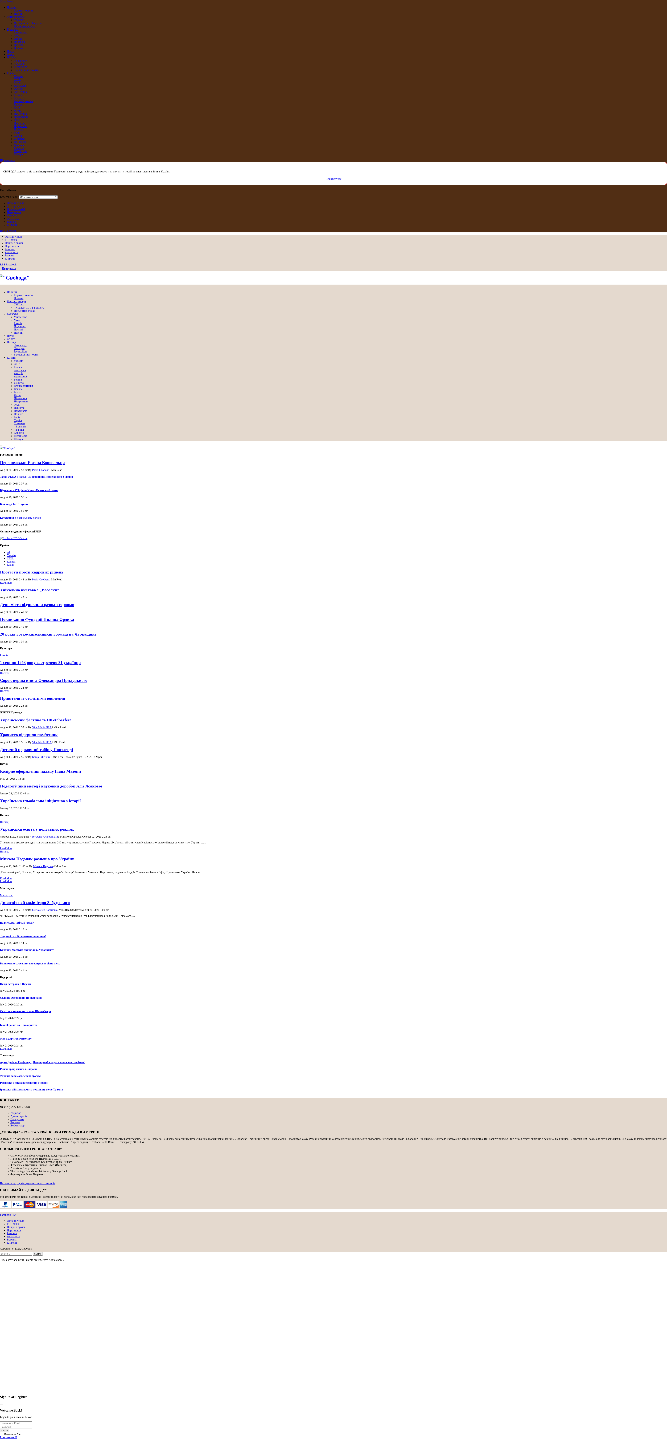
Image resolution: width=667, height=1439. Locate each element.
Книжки (12, 224)
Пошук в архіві (16, 209)
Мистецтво (20, 32)
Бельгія (18, 95)
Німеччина (20, 113)
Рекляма (12, 215)
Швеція (18, 154)
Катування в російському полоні (20, 517)
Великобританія (23, 101)
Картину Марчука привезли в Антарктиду (27, 949)
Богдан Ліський (41, 756)
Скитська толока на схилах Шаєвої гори (25, 1011)
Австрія (18, 88)
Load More (6, 881)
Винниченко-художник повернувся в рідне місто (30, 963)
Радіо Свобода (40, 469)
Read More (6, 582)
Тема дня (19, 63)
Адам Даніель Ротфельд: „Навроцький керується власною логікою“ (42, 1062)
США (17, 79)
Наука (10, 51)
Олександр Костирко (44, 909)
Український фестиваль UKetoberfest (35, 720)
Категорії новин (9, 196)
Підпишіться (7, 160)
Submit (37, 1253)
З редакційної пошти (26, 69)
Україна (18, 76)
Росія (17, 132)
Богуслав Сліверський (45, 836)
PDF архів (13, 206)
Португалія (20, 126)
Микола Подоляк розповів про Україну (37, 859)
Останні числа (15, 202)
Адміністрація (18, 1116)
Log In (4, 1430)
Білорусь (19, 98)
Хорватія (19, 148)
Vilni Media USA (42, 727)
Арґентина (20, 91)
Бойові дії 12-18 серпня (14, 504)
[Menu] (1, 287)
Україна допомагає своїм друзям (20, 1075)
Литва (17, 110)
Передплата (14, 212)
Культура (12, 29)
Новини (12, 7)
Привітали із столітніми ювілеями (32, 698)
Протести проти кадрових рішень (32, 572)
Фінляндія (20, 141)
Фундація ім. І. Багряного (29, 23)
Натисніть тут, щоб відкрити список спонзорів (27, 1183)
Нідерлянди (21, 116)
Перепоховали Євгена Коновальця (32, 462)
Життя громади (16, 16)
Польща (18, 129)
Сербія (18, 135)
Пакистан (19, 123)
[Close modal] (1, 1404)
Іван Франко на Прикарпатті (18, 1025)
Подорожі (20, 41)
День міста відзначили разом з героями (37, 604)
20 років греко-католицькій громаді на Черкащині (48, 634)
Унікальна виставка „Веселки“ (29, 590)
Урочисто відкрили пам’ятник (29, 735)
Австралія (20, 85)
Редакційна (20, 66)
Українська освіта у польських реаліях (37, 829)
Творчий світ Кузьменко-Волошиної (23, 936)
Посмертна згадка (24, 26)
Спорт (10, 54)
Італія (17, 107)
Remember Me (12, 1434)
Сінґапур (19, 138)
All (8, 552)
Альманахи (13, 218)
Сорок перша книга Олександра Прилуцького (43, 680)
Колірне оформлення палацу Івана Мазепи (40, 771)
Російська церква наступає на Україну (24, 1082)
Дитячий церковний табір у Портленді (36, 749)
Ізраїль (18, 104)
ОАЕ (17, 120)
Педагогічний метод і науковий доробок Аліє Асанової (51, 786)
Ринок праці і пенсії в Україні (18, 1069)
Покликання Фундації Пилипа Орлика (37, 619)
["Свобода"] (333, 277)
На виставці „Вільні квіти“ (17, 922)
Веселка (12, 221)
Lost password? (8, 1437)
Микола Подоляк (43, 866)
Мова (17, 35)
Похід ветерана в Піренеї (15, 984)
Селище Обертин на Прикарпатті (21, 997)
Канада (18, 82)
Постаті (18, 44)
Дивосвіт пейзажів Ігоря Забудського (35, 902)
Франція (19, 145)
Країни (11, 73)
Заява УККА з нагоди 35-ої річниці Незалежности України (36, 476)
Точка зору (20, 60)
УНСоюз (19, 19)
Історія (18, 38)
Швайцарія (20, 151)
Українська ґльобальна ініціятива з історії (40, 801)
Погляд (11, 57)
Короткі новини (23, 10)
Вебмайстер (17, 1125)
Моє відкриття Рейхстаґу (16, 1038)
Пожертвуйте (333, 178)
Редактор (15, 1112)
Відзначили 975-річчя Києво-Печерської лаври (29, 490)
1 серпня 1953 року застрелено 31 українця (40, 662)
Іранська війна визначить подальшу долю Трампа (31, 1089)
